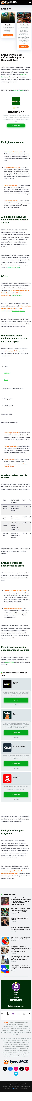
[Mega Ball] (8, 22)
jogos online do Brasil (14, 267)
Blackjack (6, 373)
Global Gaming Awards (18, 311)
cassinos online (9, 662)
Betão (15, 714)
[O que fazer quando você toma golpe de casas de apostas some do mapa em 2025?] (5, 916)
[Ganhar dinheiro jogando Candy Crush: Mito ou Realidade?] (5, 944)
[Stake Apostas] (6, 753)
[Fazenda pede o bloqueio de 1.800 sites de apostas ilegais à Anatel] (5, 973)
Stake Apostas (19, 746)
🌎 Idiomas (15, 1088)
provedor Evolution (18, 90)
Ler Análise (16, 704)
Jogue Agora (8, 35)
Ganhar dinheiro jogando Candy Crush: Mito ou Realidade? (20, 938)
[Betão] (6, 721)
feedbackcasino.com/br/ (12, 1048)
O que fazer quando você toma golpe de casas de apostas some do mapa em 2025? (20, 910)
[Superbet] (6, 784)
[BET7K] (6, 690)
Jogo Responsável (25, 1086)
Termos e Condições (14, 1086)
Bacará (6, 380)
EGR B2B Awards (16, 295)
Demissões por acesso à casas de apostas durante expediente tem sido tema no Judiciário (20, 957)
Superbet (16, 777)
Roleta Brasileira (24, 25)
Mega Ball (8, 25)
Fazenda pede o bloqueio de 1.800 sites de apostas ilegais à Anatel (20, 967)
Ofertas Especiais (24, 1088)
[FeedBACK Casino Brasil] (9, 2)
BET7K (15, 683)
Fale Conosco (7, 1088)
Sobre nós (4, 1086)
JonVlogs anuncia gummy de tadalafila (19, 919)
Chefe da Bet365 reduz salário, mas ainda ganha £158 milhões (20, 928)
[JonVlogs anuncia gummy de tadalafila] (5, 925)
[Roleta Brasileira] (24, 22)
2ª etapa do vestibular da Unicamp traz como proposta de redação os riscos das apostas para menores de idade (21, 949)
